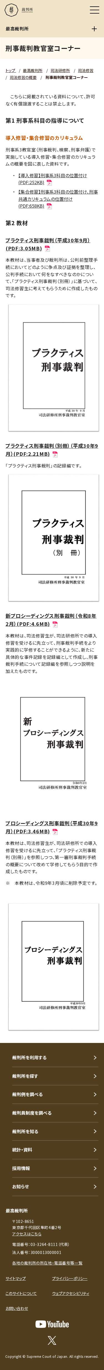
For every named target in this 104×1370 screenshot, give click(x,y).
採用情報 (21, 1168)
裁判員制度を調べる (32, 1112)
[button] (92, 1035)
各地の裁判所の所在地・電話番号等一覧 (47, 1263)
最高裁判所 (32, 70)
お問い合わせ (17, 1308)
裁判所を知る (25, 1131)
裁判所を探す (25, 1076)
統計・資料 (22, 1149)
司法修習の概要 (23, 77)
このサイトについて (21, 1293)
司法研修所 (60, 70)
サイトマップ (16, 1278)
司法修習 (85, 70)
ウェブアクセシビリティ (70, 1293)
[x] (52, 1340)
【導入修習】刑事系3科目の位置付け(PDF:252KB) (52, 179)
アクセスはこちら (26, 1234)
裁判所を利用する (29, 1057)
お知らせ (20, 1186)
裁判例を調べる (27, 1094)
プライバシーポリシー (70, 1278)
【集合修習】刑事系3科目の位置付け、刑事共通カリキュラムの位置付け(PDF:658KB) (58, 198)
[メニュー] (95, 10)
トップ (11, 70)
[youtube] (52, 1324)
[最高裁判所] (94, 29)
